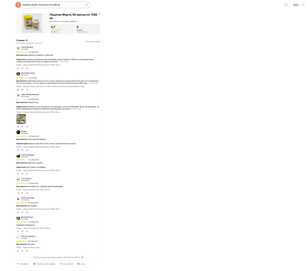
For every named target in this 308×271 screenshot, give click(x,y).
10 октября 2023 (33, 160)
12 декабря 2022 (33, 99)
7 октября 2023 (33, 52)
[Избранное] (286, 4)
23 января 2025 (33, 203)
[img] (21, 52)
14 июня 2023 (32, 78)
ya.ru (83, 264)
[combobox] (52, 5)
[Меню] (303, 4)
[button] (93, 42)
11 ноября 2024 (33, 222)
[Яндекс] (18, 4)
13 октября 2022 (33, 136)
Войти (296, 5)
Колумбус (24, 264)
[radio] (18, 68)
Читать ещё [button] (63, 62)
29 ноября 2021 (33, 241)
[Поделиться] (99, 14)
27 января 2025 (33, 183)
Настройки (68, 264)
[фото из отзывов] (21, 119)
